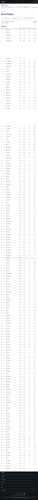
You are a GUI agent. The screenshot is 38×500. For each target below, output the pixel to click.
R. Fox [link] (11, 7)
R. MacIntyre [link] (35, 7)
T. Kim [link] (3, 7)
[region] (19, 249)
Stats (2, 11)
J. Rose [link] (19, 7)
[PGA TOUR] (3, 472)
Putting (4, 11)
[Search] (2, 18)
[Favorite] (5, 30)
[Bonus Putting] (13, 14)
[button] (2, 18)
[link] (3, 2)
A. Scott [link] (27, 7)
